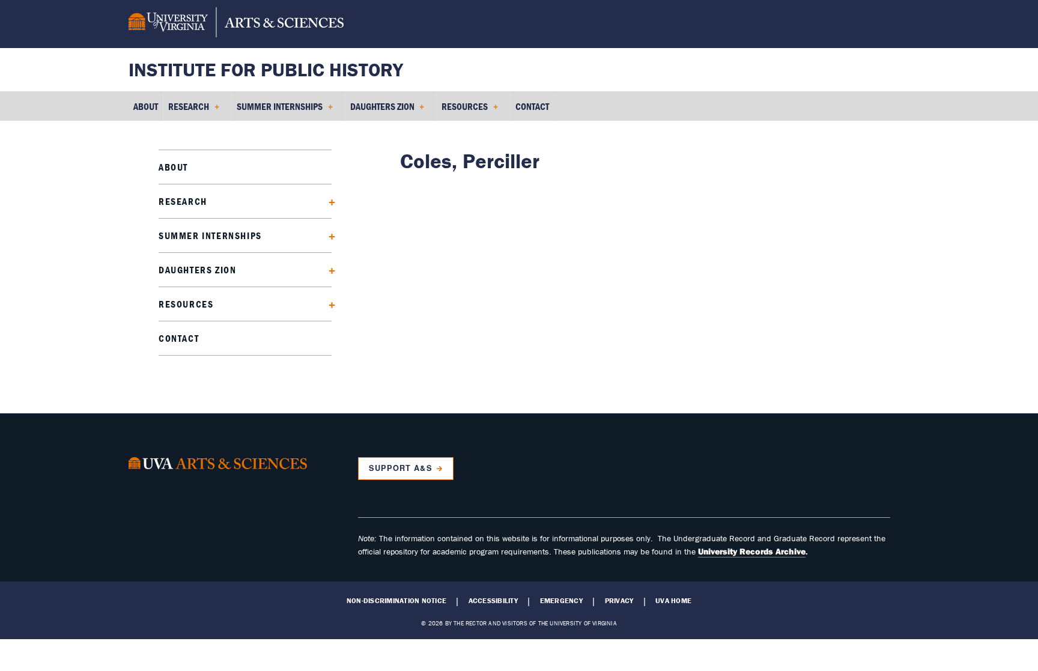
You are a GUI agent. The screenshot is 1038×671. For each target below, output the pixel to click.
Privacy (619, 601)
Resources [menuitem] (462, 110)
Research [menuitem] (186, 110)
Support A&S (400, 468)
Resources (186, 304)
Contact (179, 338)
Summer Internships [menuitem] (277, 110)
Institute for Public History (266, 69)
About (173, 167)
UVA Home (673, 601)
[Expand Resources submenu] (328, 304)
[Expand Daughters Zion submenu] (328, 269)
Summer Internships (210, 235)
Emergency (561, 601)
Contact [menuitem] (532, 106)
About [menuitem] (145, 106)
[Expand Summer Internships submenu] (328, 235)
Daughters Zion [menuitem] (379, 110)
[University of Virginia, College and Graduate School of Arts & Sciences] (236, 24)
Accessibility (493, 601)
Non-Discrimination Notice (396, 601)
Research (183, 201)
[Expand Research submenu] (328, 201)
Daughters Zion (197, 270)
